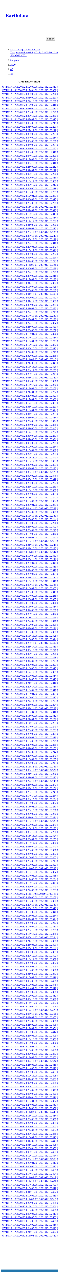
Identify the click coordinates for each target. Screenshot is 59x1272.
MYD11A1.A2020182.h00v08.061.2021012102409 (29, 966)
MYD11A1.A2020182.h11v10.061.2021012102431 (29, 1181)
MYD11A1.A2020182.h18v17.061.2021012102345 (29, 882)
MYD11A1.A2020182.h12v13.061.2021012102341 (29, 457)
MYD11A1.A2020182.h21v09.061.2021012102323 (29, 326)
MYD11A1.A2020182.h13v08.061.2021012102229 (29, 741)
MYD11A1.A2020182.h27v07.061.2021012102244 (29, 752)
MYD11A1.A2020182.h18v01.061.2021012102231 (29, 806)
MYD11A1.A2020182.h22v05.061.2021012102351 (29, 1122)
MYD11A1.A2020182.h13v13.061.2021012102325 (29, 635)
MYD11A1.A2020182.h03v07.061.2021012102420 (29, 1093)
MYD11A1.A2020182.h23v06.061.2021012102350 (29, 1119)
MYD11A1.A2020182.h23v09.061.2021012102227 (29, 530)
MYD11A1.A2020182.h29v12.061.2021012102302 (29, 955)
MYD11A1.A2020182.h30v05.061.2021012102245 (29, 304)
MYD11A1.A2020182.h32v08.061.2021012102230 (29, 610)
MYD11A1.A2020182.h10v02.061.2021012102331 (29, 632)
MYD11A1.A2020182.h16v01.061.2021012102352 (29, 1101)
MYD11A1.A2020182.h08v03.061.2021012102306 (29, 381)
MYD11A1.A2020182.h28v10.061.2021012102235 (29, 930)
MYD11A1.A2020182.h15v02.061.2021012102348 (29, 450)
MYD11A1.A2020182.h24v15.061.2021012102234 (29, 799)
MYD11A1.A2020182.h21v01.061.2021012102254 (29, 392)
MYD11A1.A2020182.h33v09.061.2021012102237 (29, 254)
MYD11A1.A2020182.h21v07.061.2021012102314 (29, 417)
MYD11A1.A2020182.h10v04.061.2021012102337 (29, 555)
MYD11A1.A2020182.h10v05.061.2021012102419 (29, 1195)
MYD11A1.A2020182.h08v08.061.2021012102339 (29, 952)
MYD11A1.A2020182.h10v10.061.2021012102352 (29, 1039)
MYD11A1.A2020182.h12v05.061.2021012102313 (29, 679)
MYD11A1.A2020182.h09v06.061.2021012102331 (29, 439)
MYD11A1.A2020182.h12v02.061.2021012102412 (29, 995)
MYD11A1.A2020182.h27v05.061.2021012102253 (29, 897)
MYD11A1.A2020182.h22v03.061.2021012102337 (29, 1053)
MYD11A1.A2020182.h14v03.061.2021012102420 (29, 1068)
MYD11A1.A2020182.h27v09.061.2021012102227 (29, 148)
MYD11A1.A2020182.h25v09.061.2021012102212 (29, 166)
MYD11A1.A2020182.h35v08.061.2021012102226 (29, 94)
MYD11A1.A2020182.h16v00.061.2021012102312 (29, 715)
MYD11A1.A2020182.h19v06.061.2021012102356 (29, 1042)
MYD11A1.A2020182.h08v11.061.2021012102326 (29, 584)
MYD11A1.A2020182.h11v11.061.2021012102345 (29, 893)
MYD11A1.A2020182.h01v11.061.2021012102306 (29, 294)
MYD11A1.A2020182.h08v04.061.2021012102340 (29, 846)
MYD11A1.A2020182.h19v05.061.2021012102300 (29, 970)
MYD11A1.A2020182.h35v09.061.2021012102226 (29, 257)
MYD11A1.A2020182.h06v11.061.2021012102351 (29, 1013)
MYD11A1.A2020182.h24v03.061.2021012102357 (29, 1104)
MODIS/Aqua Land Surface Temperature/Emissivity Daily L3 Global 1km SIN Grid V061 (34, 52)
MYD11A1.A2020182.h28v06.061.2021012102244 (29, 519)
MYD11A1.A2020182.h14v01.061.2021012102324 (29, 410)
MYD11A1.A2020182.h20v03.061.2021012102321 (29, 733)
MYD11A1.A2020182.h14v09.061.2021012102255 (29, 595)
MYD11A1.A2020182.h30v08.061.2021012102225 (29, 134)
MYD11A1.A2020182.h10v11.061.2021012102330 (29, 821)
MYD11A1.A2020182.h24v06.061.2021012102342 (29, 421)
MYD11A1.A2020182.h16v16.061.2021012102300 (29, 490)
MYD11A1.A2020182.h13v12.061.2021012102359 (29, 959)
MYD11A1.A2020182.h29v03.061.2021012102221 (29, 203)
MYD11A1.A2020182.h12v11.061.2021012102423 (29, 1010)
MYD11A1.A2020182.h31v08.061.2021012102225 (29, 537)
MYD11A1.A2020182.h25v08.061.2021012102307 (29, 853)
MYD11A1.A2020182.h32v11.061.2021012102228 (29, 708)
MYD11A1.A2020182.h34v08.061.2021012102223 (29, 144)
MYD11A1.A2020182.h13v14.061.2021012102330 (29, 842)
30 (11, 74)
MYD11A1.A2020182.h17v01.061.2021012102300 (29, 399)
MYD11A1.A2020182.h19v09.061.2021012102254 (29, 446)
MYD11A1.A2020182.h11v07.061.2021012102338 (29, 868)
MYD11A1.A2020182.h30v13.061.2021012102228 (29, 239)
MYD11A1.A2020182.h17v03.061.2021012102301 (29, 159)
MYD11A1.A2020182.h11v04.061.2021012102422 (29, 1235)
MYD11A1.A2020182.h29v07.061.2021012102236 (29, 719)
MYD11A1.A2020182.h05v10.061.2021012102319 (29, 479)
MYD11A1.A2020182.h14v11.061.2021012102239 (29, 315)
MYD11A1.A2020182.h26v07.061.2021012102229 (29, 268)
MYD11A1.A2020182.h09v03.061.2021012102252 (29, 748)
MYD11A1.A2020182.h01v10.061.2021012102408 (29, 1144)
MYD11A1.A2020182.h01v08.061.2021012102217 (29, 228)
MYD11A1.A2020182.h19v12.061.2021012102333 (29, 461)
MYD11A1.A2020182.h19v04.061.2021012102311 (29, 712)
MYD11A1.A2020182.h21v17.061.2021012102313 (29, 646)
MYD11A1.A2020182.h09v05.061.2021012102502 (29, 1217)
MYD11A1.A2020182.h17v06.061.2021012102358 (29, 1108)
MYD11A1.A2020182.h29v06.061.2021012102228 (29, 112)
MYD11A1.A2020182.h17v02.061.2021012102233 (29, 279)
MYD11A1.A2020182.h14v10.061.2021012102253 (29, 723)
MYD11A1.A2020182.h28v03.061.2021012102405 (29, 1035)
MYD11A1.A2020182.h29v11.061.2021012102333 (29, 904)
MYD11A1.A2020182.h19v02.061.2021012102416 (29, 1224)
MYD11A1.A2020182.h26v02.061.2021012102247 (29, 784)
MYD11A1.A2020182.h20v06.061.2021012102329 (29, 395)
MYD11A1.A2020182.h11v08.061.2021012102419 (29, 1177)
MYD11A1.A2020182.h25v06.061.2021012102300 (29, 944)
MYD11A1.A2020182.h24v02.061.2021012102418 (29, 988)
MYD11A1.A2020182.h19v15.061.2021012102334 (29, 872)
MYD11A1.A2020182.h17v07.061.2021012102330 (29, 926)
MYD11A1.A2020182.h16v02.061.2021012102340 (29, 912)
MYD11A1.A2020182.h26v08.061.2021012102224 (29, 704)
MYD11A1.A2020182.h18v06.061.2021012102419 (29, 1188)
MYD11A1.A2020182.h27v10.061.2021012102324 (29, 323)
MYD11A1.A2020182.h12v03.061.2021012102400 (29, 1057)
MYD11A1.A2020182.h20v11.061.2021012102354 (29, 1159)
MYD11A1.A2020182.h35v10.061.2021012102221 (29, 406)
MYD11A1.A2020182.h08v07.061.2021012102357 (29, 1017)
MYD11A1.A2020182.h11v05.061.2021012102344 (29, 552)
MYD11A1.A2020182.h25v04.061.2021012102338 (29, 424)
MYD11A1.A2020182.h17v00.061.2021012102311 (29, 104)
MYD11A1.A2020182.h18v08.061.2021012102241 (29, 824)
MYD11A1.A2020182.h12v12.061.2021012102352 (29, 344)
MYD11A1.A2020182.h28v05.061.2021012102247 (29, 922)
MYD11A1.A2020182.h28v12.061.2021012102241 (29, 948)
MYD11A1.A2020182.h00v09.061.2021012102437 (29, 1166)
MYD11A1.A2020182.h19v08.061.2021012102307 (29, 901)
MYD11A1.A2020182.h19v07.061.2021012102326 (29, 603)
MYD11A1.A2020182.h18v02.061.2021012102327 (29, 864)
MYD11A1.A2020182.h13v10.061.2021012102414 (29, 1115)
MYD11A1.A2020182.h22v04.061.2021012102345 (29, 886)
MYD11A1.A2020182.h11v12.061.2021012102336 (29, 766)
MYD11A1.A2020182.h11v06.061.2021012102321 (29, 264)
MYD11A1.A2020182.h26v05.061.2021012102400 (29, 1126)
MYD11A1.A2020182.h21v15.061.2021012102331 (29, 941)
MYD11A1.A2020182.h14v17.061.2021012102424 (29, 1173)
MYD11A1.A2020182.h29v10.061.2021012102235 (29, 548)
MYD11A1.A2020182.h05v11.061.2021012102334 (29, 937)
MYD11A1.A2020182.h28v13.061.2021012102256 (29, 788)
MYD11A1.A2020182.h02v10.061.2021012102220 (29, 174)
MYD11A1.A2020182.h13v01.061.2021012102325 (29, 693)
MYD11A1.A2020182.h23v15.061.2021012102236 (29, 810)
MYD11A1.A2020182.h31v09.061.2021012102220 (29, 126)
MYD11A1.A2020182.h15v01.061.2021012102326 (29, 334)
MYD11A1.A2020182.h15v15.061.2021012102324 (29, 835)
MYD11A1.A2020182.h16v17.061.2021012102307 (29, 181)
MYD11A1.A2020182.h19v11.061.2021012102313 (29, 541)
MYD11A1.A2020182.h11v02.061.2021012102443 (29, 1112)
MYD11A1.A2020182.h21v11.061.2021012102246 (29, 544)
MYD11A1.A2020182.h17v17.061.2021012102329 (29, 672)
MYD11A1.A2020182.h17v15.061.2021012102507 (29, 1184)
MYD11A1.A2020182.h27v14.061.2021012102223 (29, 701)
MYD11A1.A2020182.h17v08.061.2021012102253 (29, 388)
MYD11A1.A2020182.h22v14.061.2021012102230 (29, 101)
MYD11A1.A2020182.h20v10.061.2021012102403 (29, 1086)
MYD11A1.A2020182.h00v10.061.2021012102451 (29, 1152)
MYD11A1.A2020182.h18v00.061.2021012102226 (29, 523)
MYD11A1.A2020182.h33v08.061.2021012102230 (29, 141)
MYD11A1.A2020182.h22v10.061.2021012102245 (29, 312)
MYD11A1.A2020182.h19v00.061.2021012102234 (29, 879)
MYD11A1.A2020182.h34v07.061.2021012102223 (29, 661)
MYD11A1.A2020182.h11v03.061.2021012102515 (29, 1199)
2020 (13, 64)
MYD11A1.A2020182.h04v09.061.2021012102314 (29, 217)
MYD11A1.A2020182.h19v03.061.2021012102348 (29, 984)
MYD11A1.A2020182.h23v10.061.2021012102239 (29, 486)
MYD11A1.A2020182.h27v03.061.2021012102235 (29, 744)
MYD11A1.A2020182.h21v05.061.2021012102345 (29, 363)
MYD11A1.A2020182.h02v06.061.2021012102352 (29, 297)
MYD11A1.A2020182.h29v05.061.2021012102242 (29, 246)
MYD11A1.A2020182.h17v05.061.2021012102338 (29, 875)
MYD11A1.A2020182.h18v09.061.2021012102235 (29, 192)
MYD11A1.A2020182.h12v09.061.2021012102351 (29, 1028)
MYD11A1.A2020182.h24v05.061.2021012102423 (29, 1228)
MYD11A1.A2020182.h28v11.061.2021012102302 (29, 643)
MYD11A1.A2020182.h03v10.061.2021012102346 (29, 999)
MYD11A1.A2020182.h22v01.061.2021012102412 (29, 1162)
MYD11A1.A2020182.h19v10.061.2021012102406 (29, 1206)
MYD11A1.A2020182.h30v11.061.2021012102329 (29, 770)
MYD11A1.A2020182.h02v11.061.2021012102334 (29, 1061)
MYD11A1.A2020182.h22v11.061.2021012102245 (29, 781)
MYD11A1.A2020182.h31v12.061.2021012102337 (29, 301)
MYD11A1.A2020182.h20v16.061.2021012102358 (29, 1133)
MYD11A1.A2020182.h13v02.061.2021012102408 (29, 1210)
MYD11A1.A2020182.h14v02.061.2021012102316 (29, 690)
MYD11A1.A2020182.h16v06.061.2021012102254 (29, 915)
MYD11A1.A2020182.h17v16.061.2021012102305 (29, 403)
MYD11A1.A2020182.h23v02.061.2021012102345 (29, 1090)
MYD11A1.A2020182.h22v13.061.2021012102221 (29, 272)
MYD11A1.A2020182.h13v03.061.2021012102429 (29, 1221)
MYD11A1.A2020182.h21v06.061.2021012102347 (29, 428)
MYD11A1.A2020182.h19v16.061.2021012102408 (29, 1075)
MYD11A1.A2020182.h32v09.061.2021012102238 (29, 355)
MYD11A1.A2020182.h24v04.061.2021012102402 (29, 1130)
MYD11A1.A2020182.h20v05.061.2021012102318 (29, 188)
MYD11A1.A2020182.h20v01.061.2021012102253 (29, 504)
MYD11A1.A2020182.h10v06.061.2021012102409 (29, 1170)
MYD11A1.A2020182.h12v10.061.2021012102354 (29, 1155)
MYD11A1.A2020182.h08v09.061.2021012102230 (29, 108)
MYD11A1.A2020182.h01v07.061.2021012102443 (29, 1141)
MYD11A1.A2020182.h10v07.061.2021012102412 (29, 1137)
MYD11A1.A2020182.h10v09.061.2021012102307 (29, 857)
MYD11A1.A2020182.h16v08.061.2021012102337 (29, 1046)
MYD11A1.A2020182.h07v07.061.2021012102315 (29, 119)
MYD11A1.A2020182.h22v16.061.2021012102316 (29, 243)
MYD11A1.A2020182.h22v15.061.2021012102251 (29, 453)
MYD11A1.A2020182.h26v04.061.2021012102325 (29, 573)
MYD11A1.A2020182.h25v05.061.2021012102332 (29, 962)
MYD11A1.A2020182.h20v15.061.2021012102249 (29, 373)
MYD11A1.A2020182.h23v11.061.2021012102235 (29, 232)
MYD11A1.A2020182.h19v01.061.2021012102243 (29, 341)
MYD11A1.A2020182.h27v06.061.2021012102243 (29, 763)
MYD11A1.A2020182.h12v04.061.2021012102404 (29, 1006)
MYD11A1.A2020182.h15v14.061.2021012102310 (29, 581)
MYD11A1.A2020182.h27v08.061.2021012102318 (29, 275)
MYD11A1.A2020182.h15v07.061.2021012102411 (29, 977)
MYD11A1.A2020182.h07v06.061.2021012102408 (29, 1082)
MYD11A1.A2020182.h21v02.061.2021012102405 (29, 1024)
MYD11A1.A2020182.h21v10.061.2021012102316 (29, 683)
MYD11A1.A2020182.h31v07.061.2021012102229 (29, 170)
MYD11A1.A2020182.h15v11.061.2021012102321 (29, 206)
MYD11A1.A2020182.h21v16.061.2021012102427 (29, 1232)
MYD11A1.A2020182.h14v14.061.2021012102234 (29, 795)
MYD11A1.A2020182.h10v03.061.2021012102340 (29, 533)
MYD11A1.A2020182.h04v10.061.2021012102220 (29, 155)
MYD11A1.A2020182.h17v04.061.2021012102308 (29, 90)
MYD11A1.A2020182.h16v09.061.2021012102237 (29, 759)
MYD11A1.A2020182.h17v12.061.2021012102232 (29, 221)
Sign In (50, 39)
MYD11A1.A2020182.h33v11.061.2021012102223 (29, 472)
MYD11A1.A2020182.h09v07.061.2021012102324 (29, 919)
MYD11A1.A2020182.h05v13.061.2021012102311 (29, 163)
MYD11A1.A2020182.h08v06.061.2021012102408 (29, 981)
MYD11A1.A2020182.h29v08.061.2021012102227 (29, 483)
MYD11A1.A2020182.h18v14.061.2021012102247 (29, 497)
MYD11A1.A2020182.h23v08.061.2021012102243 (29, 861)
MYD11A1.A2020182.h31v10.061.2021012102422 (29, 1192)
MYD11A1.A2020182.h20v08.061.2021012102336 (29, 850)
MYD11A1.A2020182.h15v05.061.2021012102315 (29, 697)
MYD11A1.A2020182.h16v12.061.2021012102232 (29, 828)
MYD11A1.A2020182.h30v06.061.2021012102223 (29, 664)
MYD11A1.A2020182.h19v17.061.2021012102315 (29, 214)
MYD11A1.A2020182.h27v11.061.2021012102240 (29, 235)
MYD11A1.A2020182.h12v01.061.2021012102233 (29, 195)
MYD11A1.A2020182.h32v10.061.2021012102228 (29, 653)
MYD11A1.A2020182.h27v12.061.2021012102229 (29, 130)
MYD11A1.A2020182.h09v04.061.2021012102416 (29, 1097)
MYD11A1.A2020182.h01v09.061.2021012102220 (29, 97)
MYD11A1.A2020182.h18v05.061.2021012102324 (29, 639)
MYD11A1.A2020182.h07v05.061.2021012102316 (29, 570)
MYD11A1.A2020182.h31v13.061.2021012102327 (29, 283)
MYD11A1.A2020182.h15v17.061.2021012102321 (29, 250)
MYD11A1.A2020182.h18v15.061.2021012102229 (29, 617)
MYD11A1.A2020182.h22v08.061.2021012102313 (29, 737)
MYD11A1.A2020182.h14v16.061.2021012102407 (29, 1002)
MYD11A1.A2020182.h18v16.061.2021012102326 (29, 366)
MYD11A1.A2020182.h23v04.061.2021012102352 (29, 1148)
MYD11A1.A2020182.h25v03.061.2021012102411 (29, 1064)
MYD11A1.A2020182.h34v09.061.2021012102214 (29, 137)
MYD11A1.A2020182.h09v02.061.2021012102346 (29, 475)
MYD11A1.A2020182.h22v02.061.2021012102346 (29, 621)
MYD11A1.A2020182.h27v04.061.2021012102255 (29, 890)
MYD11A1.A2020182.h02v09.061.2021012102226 (29, 628)
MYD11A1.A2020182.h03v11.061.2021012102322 (29, 377)
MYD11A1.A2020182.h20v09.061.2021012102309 (29, 464)
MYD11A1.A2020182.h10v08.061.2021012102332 (29, 803)
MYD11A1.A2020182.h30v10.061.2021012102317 (29, 348)
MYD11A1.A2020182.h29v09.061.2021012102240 (29, 813)
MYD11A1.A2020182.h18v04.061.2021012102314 (29, 606)
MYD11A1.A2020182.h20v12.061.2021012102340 (29, 613)
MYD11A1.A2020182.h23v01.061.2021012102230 (29, 319)
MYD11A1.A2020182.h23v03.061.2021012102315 (29, 592)
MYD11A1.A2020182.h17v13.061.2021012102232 (29, 432)
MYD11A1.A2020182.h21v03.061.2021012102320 (29, 308)
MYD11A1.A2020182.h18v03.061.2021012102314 (29, 675)
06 (11, 69)
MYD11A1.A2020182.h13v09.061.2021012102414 (29, 1032)
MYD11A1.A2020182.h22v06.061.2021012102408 (29, 1202)
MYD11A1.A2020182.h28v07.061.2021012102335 (29, 599)
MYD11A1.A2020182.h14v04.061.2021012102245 (29, 726)
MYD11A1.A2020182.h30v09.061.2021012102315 (29, 566)
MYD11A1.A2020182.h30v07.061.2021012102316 (29, 177)
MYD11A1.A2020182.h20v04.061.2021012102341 (29, 563)
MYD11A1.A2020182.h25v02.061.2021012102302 (29, 526)
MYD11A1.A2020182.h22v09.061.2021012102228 (29, 657)
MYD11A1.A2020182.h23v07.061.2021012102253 (29, 839)
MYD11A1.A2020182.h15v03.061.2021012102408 (29, 1050)
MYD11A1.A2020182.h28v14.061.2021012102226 (29, 559)
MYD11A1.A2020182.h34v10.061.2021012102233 (29, 413)
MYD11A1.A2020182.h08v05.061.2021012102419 (29, 1213)
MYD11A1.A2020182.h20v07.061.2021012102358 (29, 992)
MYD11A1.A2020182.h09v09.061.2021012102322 (29, 210)
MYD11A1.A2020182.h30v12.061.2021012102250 (29, 832)
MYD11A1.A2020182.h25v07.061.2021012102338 (29, 1021)
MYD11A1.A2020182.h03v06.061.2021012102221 (29, 443)
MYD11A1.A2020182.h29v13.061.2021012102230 (29, 115)
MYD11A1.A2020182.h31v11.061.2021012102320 (29, 577)
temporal (14, 60)
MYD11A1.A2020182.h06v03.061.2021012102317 (29, 199)
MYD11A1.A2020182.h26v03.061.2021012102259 (29, 330)
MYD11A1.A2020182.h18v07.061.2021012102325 (29, 286)
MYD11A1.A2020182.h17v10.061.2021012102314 (29, 337)
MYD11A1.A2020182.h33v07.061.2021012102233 (29, 435)
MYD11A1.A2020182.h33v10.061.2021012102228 (29, 650)
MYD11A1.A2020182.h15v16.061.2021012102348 (29, 933)
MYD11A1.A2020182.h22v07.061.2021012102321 (29, 512)
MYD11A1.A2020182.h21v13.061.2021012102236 (29, 773)
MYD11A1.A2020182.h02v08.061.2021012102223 (29, 261)
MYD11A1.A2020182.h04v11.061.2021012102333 (29, 508)
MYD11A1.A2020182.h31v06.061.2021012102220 (29, 224)
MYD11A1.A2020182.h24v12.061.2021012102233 (29, 370)
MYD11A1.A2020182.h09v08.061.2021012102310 (29, 152)
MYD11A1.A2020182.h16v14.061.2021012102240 (29, 384)
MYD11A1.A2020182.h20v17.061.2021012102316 (29, 686)
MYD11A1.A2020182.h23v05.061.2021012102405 (29, 1072)
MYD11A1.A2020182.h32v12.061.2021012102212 (29, 184)
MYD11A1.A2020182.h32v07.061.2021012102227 (29, 468)
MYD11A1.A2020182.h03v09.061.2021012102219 (29, 123)
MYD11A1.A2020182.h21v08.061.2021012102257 (29, 973)
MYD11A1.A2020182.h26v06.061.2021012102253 (29, 730)
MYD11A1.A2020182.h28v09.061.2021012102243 (29, 755)
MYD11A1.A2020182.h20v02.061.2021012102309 (29, 493)
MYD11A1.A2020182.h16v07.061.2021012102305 (29, 588)
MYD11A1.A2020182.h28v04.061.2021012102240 (29, 290)
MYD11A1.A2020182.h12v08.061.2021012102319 (29, 86)
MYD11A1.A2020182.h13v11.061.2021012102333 (29, 515)
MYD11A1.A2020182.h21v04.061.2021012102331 (29, 817)
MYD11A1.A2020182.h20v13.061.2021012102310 (29, 908)
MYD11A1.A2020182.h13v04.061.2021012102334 (29, 501)
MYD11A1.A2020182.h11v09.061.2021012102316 (29, 359)
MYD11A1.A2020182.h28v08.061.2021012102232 (29, 777)
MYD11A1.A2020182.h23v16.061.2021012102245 (29, 792)
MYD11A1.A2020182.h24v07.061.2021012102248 (29, 352)
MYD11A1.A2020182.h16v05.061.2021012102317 (29, 668)
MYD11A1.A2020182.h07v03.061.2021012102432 (29, 1079)
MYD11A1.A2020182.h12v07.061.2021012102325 (29, 624)
